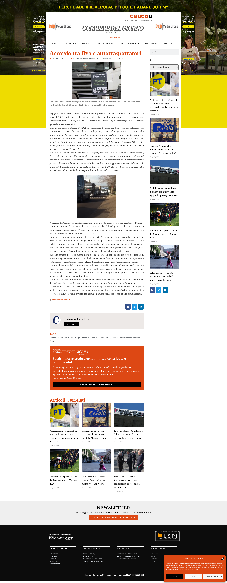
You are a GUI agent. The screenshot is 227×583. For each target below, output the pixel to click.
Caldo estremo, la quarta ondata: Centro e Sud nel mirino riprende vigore (93, 480)
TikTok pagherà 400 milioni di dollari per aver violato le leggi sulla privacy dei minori (128, 434)
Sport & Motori (151, 44)
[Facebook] (131, 16)
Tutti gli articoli (71, 324)
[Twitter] (146, 16)
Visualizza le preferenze (213, 576)
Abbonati (134, 20)
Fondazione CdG (146, 20)
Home (54, 44)
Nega (193, 576)
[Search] (150, 16)
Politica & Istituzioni (106, 44)
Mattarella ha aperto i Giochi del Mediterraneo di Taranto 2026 (64, 480)
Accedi (125, 20)
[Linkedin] (139, 16)
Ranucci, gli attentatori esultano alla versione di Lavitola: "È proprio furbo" (95, 434)
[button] (222, 558)
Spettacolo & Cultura (130, 44)
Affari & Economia (68, 44)
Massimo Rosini (90, 337)
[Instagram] (135, 16)
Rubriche (168, 44)
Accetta (174, 576)
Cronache (86, 44)
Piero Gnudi (104, 337)
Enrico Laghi (74, 337)
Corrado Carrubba (58, 337)
